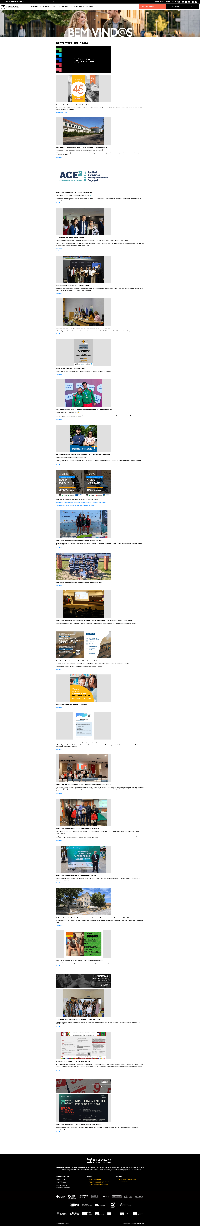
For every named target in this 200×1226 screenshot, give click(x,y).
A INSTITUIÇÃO (35, 6)
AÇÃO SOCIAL (89, 6)
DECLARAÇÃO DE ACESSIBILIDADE (62, 1223)
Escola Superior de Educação (96, 1182)
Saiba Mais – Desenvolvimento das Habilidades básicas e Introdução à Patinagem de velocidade (81, 502)
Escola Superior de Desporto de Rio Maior (99, 1181)
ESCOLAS (45, 6)
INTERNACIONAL (78, 6)
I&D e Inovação (66, 6)
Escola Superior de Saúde (95, 1186)
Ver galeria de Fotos (61, 112)
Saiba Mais (59, 157)
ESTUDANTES (54, 6)
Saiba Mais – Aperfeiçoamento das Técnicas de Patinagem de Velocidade (75, 505)
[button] (53, 1)
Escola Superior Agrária (95, 1179)
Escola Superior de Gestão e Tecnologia (98, 1184)
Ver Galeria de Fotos (61, 251)
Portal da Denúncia (123, 1181)
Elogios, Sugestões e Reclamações (127, 1179)
